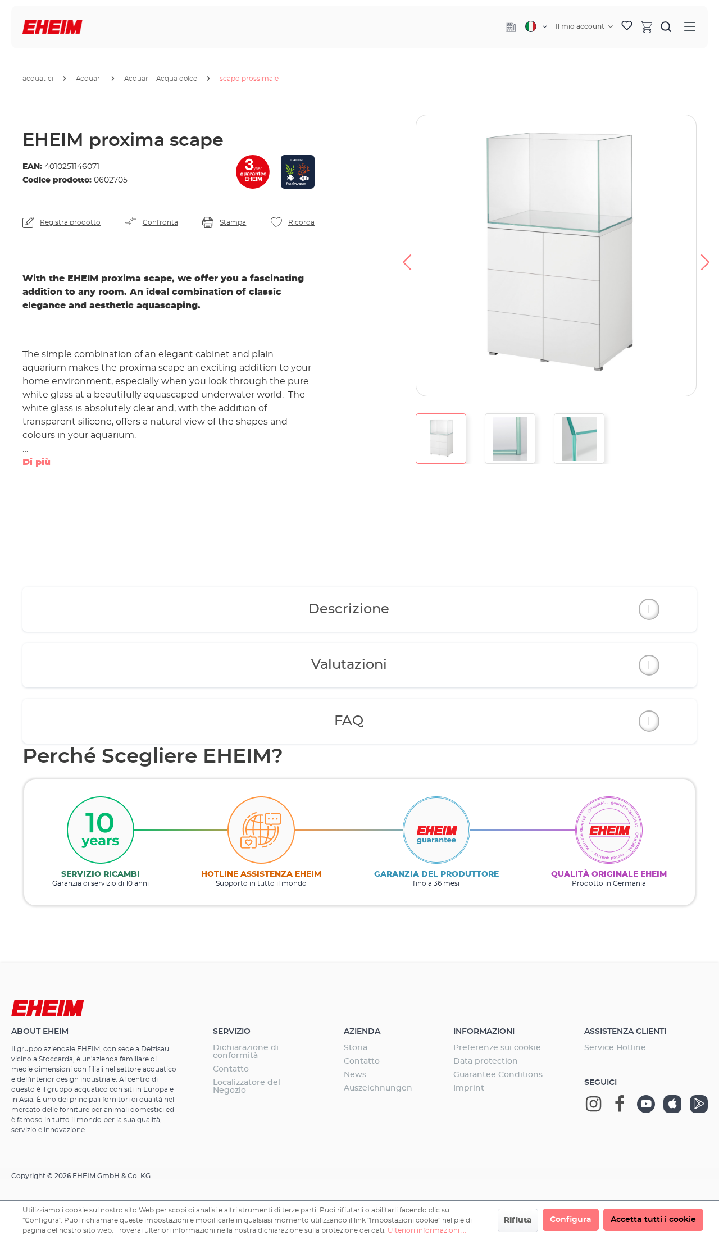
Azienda (362, 1032)
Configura (570, 1220)
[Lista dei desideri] (626, 27)
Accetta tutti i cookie (653, 1220)
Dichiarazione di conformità (246, 1052)
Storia (355, 1048)
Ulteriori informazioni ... (427, 1230)
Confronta (160, 222)
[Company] (511, 27)
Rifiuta (518, 1220)
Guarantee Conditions (498, 1075)
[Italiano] (536, 26)
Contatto (231, 1069)
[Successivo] (705, 255)
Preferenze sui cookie (497, 1048)
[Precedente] (407, 255)
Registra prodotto (70, 222)
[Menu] (690, 27)
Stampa (233, 222)
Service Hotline (615, 1048)
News (355, 1075)
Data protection (485, 1061)
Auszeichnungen (378, 1088)
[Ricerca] (666, 26)
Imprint (468, 1088)
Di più (36, 462)
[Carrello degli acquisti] (646, 26)
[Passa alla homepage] (52, 27)
